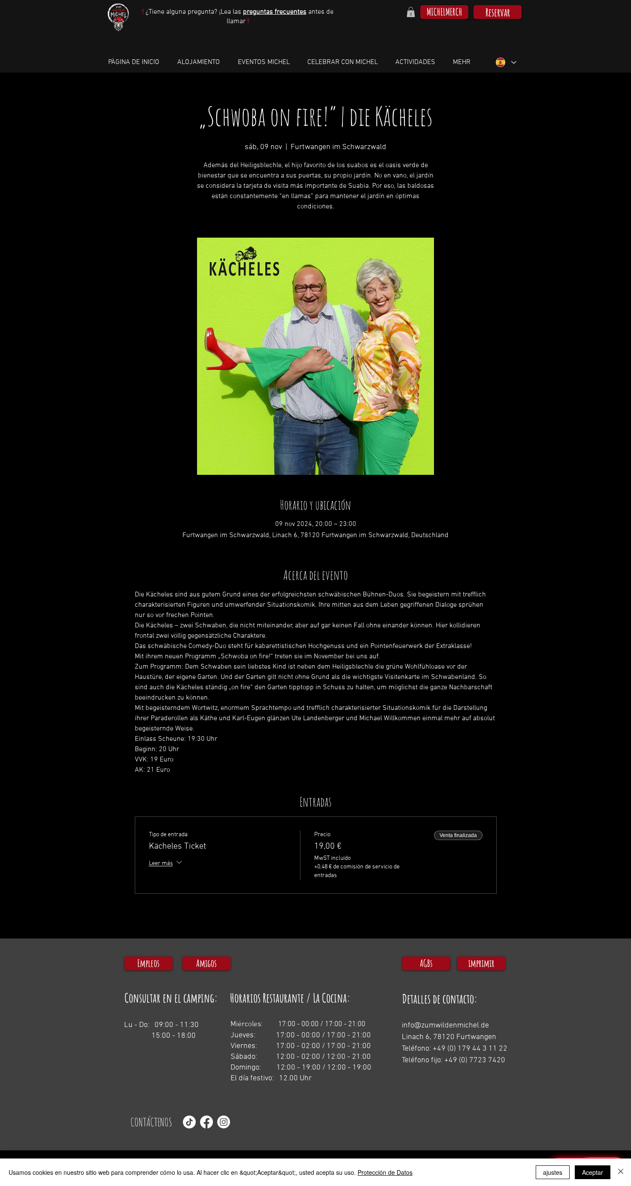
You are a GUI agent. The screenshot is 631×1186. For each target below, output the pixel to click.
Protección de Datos (385, 1172)
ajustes (552, 1172)
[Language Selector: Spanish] (506, 62)
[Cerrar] (621, 1172)
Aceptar (592, 1172)
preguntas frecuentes (274, 12)
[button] (411, 12)
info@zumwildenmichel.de (445, 1025)
